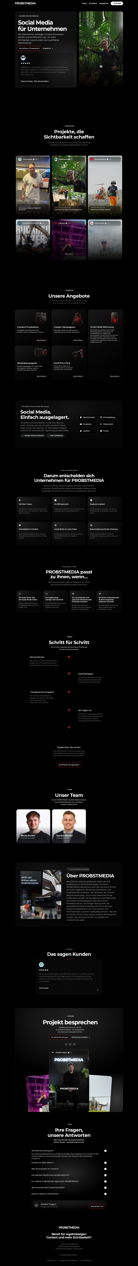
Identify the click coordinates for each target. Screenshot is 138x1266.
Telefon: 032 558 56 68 (69, 1244)
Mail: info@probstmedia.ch (69, 1246)
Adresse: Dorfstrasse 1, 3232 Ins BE (69, 1249)
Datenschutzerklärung (68, 1260)
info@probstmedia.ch (49, 1207)
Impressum (51, 1260)
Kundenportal (86, 1260)
